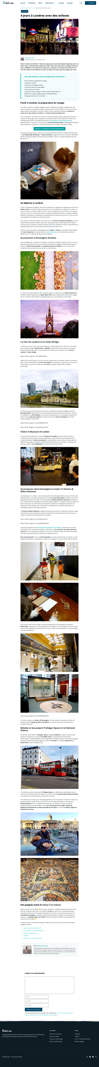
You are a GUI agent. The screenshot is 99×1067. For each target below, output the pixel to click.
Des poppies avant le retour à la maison (35, 96)
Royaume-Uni (32, 8)
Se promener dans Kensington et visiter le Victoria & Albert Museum (42, 91)
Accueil (23, 3)
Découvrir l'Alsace (54, 1036)
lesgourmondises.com (30, 933)
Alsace (40, 3)
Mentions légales (79, 1041)
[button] (49, 128)
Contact (77, 1036)
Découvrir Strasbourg (55, 1034)
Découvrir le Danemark (56, 1041)
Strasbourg (31, 3)
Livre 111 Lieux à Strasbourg (82, 1039)
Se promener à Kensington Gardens (34, 85)
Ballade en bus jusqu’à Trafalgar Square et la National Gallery (41, 93)
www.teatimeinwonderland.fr (32, 928)
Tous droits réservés (16, 1057)
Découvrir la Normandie (56, 1039)
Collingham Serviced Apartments (61, 120)
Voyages (26, 8)
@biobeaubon (39, 930)
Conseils (61, 3)
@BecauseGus (37, 938)
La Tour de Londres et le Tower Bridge (34, 87)
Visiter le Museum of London (32, 89)
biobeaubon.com (28, 930)
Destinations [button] (49, 3)
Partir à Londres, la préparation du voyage (36, 80)
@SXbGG (26, 935)
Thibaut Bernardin (29, 58)
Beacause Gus (27, 938)
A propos (70, 3)
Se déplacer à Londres (30, 83)
